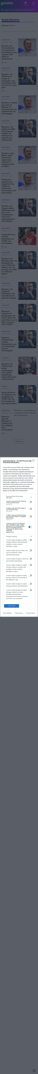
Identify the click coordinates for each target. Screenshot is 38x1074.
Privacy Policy (30, 613)
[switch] (30, 502)
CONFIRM (11, 606)
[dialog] (19, 537)
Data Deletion (7, 613)
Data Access (19, 613)
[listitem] (19, 497)
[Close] (34, 461)
